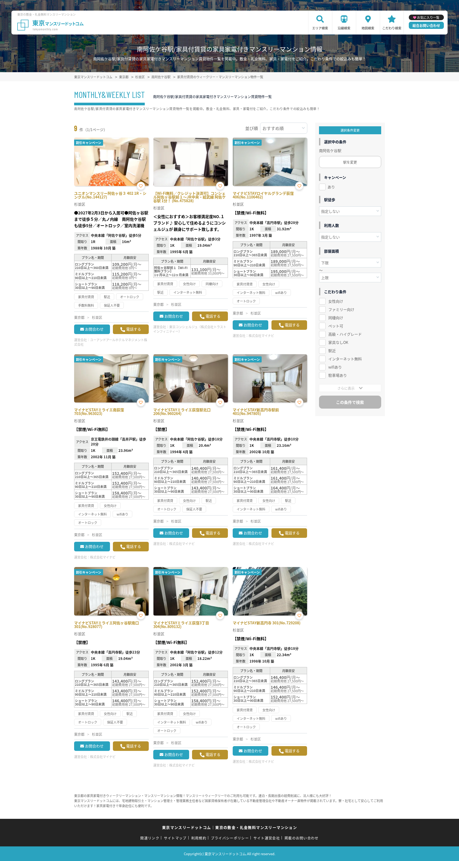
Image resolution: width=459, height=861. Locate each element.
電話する (133, 329)
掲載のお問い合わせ (301, 838)
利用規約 (198, 838)
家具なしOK (338, 342)
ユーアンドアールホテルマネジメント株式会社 (110, 342)
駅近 (332, 350)
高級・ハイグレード (345, 334)
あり (331, 186)
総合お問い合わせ (426, 25)
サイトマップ (175, 838)
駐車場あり (337, 375)
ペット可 (335, 325)
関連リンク (149, 838)
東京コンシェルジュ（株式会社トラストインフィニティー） (189, 329)
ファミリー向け (341, 309)
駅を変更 (350, 162)
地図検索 (368, 28)
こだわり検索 (391, 28)
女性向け (335, 301)
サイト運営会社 (266, 838)
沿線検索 (344, 28)
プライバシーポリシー (230, 838)
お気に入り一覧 (428, 17)
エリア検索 (320, 28)
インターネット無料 (345, 358)
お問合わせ (94, 329)
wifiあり (335, 367)
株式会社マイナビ (261, 335)
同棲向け (335, 317)
